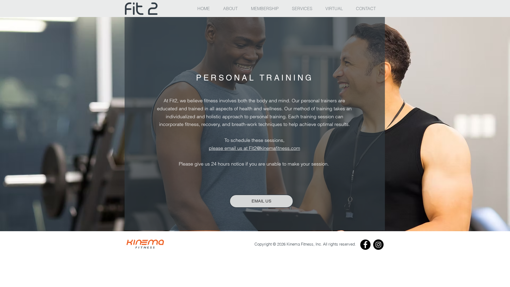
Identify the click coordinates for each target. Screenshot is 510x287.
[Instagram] (378, 244)
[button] (304, 8)
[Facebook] (365, 244)
